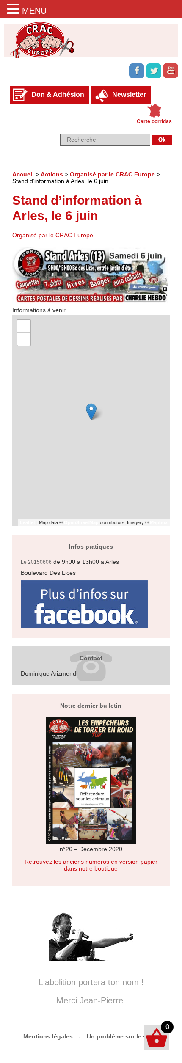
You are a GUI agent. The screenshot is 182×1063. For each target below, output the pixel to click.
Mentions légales (48, 1036)
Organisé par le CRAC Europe (112, 174)
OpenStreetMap (81, 522)
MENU (34, 10)
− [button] (24, 339)
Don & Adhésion (57, 94)
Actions (52, 174)
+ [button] (24, 326)
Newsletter (129, 94)
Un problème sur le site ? (123, 1036)
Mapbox (159, 522)
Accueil (23, 174)
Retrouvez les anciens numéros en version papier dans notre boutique (91, 865)
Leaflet (27, 522)
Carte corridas (154, 121)
